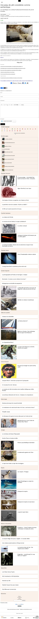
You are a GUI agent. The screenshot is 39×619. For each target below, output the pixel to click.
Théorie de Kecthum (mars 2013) (9, 155)
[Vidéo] (17, 105)
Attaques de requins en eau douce (26, 502)
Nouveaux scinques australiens (9, 166)
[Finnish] (5, 131)
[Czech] (12, 131)
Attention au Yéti (6, 580)
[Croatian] (15, 131)
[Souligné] (4, 105)
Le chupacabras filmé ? (8, 342)
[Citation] (10, 105)
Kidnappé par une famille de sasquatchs (12, 283)
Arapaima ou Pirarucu (7, 146)
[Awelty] (27, 617)
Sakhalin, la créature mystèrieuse (26, 300)
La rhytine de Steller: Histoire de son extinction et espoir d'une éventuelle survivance (17, 245)
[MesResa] (19, 617)
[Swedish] (28, 129)
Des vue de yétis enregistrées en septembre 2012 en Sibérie (10, 70)
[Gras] (1, 105)
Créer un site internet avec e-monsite (13, 609)
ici (31, 60)
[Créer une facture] (34, 617)
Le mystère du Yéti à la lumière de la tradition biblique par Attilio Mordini (18, 390)
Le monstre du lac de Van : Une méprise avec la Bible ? (25, 548)
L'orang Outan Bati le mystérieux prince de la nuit (14, 266)
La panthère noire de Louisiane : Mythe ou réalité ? (14, 204)
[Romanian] (30, 129)
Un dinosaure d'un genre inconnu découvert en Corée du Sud (17, 416)
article (16, 23)
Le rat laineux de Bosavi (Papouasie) (11, 434)
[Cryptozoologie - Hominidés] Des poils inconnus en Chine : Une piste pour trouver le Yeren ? (26, 178)
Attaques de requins (23, 491)
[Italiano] (15, 129)
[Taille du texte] (6, 105)
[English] (5, 129)
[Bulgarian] (7, 131)
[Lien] (13, 105)
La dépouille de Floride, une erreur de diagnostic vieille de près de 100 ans (27, 288)
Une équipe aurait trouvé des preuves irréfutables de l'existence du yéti (12, 68)
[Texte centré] (11, 105)
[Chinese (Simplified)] (17, 131)
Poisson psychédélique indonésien (26, 442)
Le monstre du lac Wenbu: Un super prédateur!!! (14, 221)
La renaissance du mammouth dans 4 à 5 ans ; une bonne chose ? (18, 407)
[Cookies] (2, 617)
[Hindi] (2, 131)
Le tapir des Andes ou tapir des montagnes (13, 463)
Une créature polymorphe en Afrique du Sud (13, 543)
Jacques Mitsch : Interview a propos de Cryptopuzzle (15, 380)
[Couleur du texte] (8, 105)
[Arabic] (12, 129)
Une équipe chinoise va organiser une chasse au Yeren (15, 200)
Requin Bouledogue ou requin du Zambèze (25, 482)
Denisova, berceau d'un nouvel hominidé (12, 403)
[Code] (19, 105)
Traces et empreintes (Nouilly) (9, 159)
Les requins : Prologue (23, 471)
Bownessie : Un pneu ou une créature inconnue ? (14, 279)
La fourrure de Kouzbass (6, 149)
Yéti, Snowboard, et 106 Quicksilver (10, 576)
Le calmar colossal (22, 226)
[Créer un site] (4, 617)
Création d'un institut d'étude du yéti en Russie (7, 72)
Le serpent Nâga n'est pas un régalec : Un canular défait (16, 538)
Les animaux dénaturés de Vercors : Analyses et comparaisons (17, 395)
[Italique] (3, 105)
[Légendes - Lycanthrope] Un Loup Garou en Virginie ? (26, 555)
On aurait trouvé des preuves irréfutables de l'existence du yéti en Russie (11, 77)
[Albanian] (20, 131)
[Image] (16, 105)
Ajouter (2, 124)
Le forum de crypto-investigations (19, 133)
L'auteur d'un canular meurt (8, 169)
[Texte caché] (14, 105)
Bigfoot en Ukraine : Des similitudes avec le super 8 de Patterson (26, 332)
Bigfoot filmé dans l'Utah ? (8, 151)
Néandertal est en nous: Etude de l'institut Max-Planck (26, 421)
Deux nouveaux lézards (8, 162)
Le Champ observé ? (23, 321)
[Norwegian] (35, 129)
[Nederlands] (20, 129)
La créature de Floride (7, 217)
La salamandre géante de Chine (25, 452)
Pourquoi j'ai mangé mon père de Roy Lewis (27, 366)
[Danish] (10, 131)
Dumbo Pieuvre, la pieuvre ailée (10, 438)
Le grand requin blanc (23, 512)
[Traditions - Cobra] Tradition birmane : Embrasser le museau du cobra (27, 528)
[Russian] (25, 129)
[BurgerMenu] (2, 2)
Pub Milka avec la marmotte (9, 589)
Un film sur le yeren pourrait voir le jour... (12, 209)
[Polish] (33, 129)
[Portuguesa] (23, 129)
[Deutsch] (17, 129)
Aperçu (22, 104)
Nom (1, 92)
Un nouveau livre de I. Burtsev (9, 385)
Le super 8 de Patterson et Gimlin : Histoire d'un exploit (26, 347)
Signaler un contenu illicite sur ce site (26, 609)
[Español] (7, 129)
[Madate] (12, 617)
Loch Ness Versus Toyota (8, 572)
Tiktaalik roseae (6, 412)
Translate (7, 15)
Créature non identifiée (8, 316)
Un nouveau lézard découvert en (9, 142)
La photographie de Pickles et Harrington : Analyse (14, 274)
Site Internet (2, 100)
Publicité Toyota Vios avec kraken (10, 585)
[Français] (2, 129)
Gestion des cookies (19, 613)
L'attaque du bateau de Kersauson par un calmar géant (27, 236)
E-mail (1, 96)
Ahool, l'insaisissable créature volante (27, 254)
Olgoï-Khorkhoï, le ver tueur (24, 188)
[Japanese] (10, 129)
